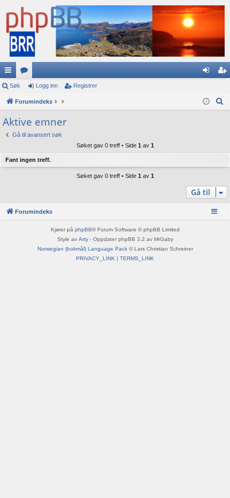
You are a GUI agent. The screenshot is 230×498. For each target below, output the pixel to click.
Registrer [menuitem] (224, 72)
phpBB (83, 229)
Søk (15, 85)
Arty (83, 239)
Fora (26, 72)
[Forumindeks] (115, 31)
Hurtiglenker (10, 72)
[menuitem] (220, 101)
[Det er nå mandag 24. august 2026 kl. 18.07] (206, 102)
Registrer (85, 85)
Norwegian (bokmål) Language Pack (82, 249)
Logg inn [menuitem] (208, 72)
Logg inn (47, 85)
